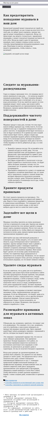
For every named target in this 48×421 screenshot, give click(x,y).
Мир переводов (11, 380)
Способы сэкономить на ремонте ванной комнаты (24, 385)
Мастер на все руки (10, 3)
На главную (24, 415)
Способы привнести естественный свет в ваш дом (24, 383)
